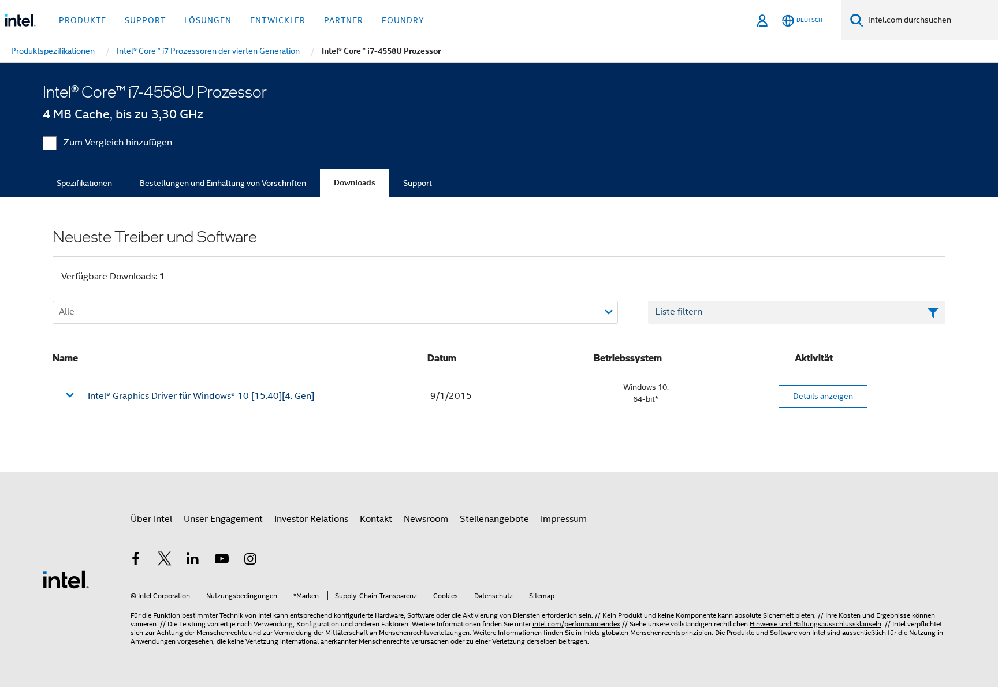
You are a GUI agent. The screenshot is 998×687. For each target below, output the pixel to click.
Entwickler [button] (278, 20)
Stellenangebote (494, 519)
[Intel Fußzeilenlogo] (66, 579)
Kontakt (376, 519)
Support (417, 183)
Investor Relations (311, 519)
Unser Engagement (223, 519)
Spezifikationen (84, 183)
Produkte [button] (82, 20)
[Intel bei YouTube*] (222, 560)
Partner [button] (343, 20)
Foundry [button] (403, 20)
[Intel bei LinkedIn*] (193, 560)
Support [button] (145, 20)
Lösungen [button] (208, 20)
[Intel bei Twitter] (164, 560)
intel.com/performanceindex (576, 623)
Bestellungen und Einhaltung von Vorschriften (223, 183)
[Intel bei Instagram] (250, 560)
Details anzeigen (823, 396)
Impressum (564, 519)
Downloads (354, 182)
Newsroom (426, 519)
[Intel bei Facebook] (136, 560)
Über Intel (151, 519)
